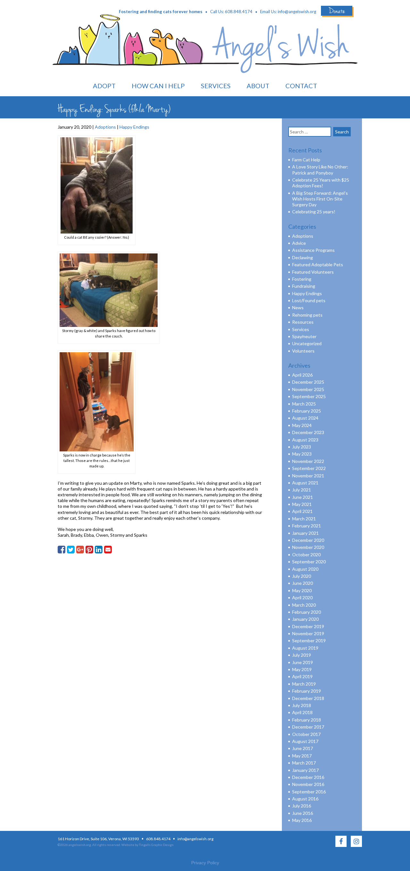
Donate (336, 11)
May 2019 (302, 669)
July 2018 (301, 705)
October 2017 (306, 734)
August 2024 (305, 418)
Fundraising (303, 286)
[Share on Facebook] (61, 549)
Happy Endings (134, 127)
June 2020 (302, 583)
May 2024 (302, 425)
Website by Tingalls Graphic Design (147, 845)
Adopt (104, 86)
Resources (303, 322)
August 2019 (305, 648)
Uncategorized (307, 343)
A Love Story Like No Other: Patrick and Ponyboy (320, 169)
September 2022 (309, 468)
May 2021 (302, 504)
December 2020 (308, 540)
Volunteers (303, 351)
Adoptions (105, 127)
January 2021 (305, 533)
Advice (299, 243)
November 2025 (308, 389)
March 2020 (304, 605)
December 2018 (308, 698)
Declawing (302, 257)
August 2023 (305, 439)
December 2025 (308, 382)
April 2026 (302, 375)
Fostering (301, 279)
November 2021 (308, 475)
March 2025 (304, 403)
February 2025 (306, 411)
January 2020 (305, 619)
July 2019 (301, 655)
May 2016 (302, 820)
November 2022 (308, 461)
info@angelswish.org (297, 11)
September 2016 (309, 791)
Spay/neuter (304, 336)
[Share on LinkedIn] (98, 549)
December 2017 (308, 727)
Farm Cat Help (306, 159)
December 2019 (308, 626)
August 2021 (305, 482)
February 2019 (306, 691)
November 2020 (308, 547)
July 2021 (301, 489)
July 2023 (301, 446)
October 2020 (306, 554)
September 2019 (309, 640)
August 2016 (305, 798)
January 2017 (305, 770)
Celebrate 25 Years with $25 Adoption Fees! (320, 182)
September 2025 (309, 396)
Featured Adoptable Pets (317, 264)
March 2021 (304, 518)
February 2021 (306, 525)
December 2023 (308, 432)
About (258, 86)
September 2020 (309, 561)
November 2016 (308, 784)
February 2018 (306, 719)
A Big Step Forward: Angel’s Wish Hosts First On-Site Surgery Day (320, 198)
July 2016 (301, 805)
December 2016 (308, 777)
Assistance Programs (313, 250)
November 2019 (308, 633)
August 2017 (305, 741)
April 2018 (302, 712)
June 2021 (302, 497)
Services (216, 86)
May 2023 (302, 454)
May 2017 (302, 755)
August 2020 (305, 569)
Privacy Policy (205, 862)
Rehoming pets (307, 315)
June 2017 (302, 748)
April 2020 (302, 597)
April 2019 (302, 676)
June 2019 (302, 662)
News (298, 307)
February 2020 (306, 612)
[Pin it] (89, 549)
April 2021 (302, 511)
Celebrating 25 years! (313, 211)
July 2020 (301, 576)
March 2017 (304, 762)
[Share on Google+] (80, 549)
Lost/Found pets (308, 300)
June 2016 (302, 813)
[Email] (108, 549)
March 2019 (304, 684)
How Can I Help (158, 86)
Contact (301, 86)
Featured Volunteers (313, 272)
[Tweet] (71, 549)
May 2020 (302, 590)
